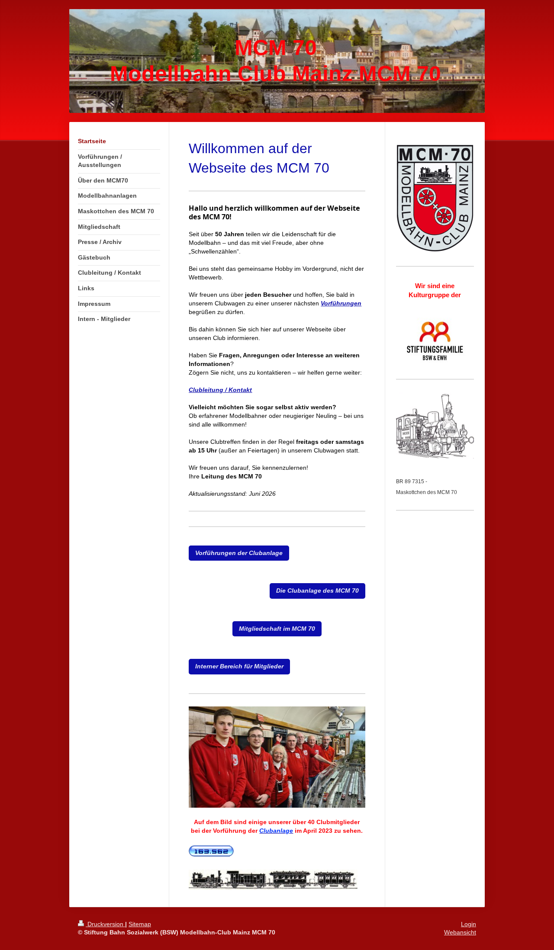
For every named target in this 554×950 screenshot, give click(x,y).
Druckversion (105, 924)
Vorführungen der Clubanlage (239, 552)
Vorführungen (341, 303)
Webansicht (460, 932)
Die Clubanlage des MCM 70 (317, 590)
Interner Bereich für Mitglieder (239, 666)
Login (468, 924)
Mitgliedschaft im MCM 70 (277, 628)
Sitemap (140, 924)
